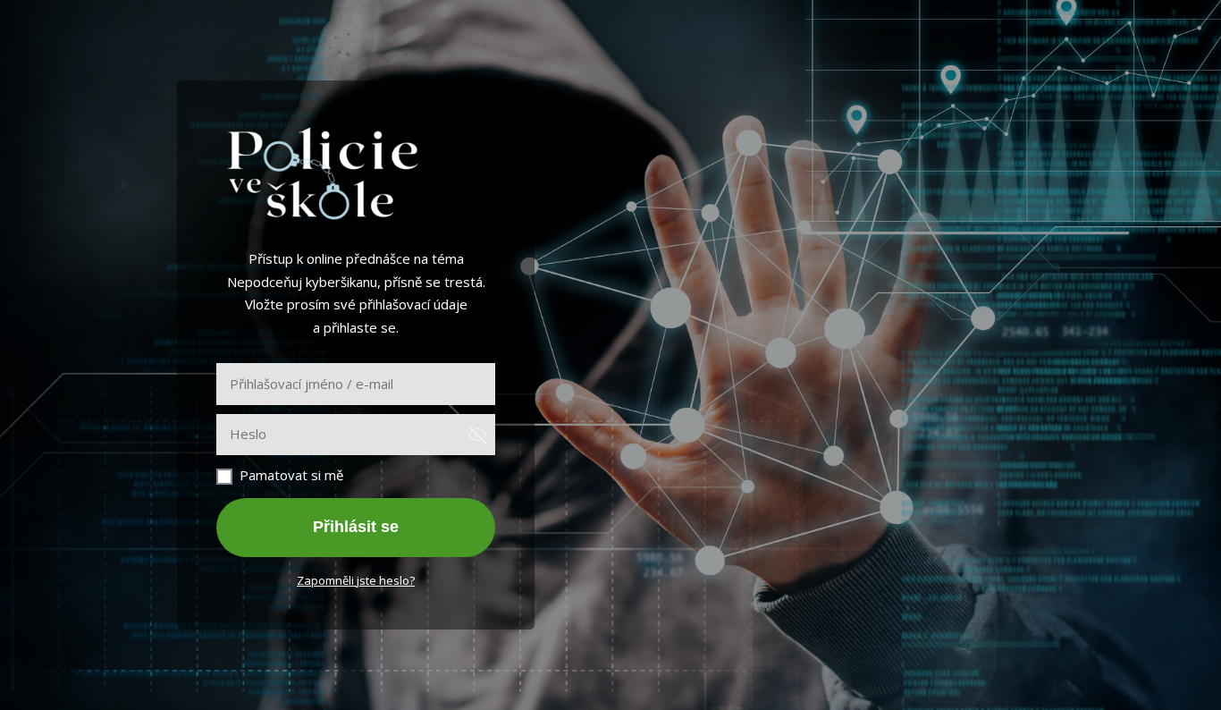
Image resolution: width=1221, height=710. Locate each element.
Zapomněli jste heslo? (356, 580)
